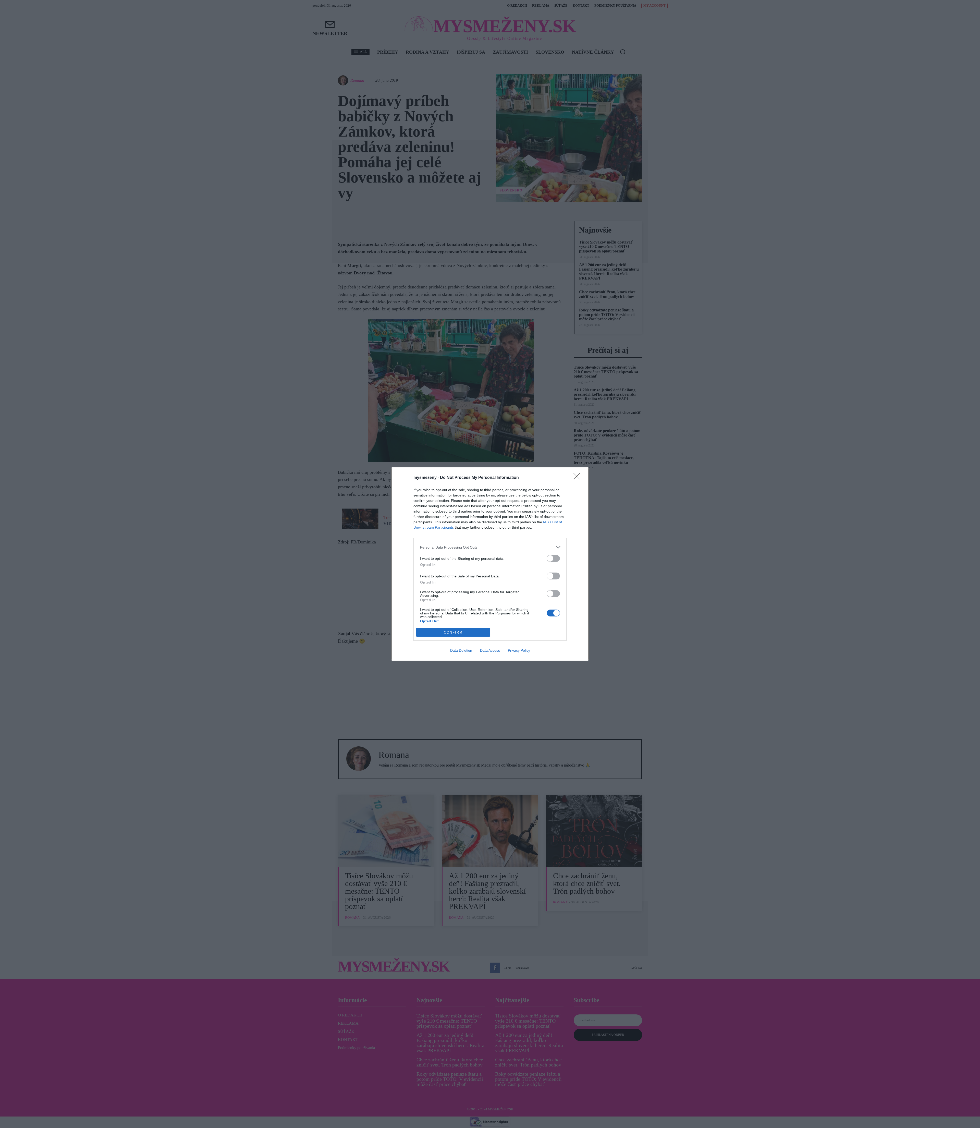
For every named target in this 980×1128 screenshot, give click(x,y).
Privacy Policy (519, 650)
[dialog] (490, 564)
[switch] (553, 558)
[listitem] (490, 547)
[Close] (578, 478)
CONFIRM (453, 632)
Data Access (490, 650)
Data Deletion (461, 650)
